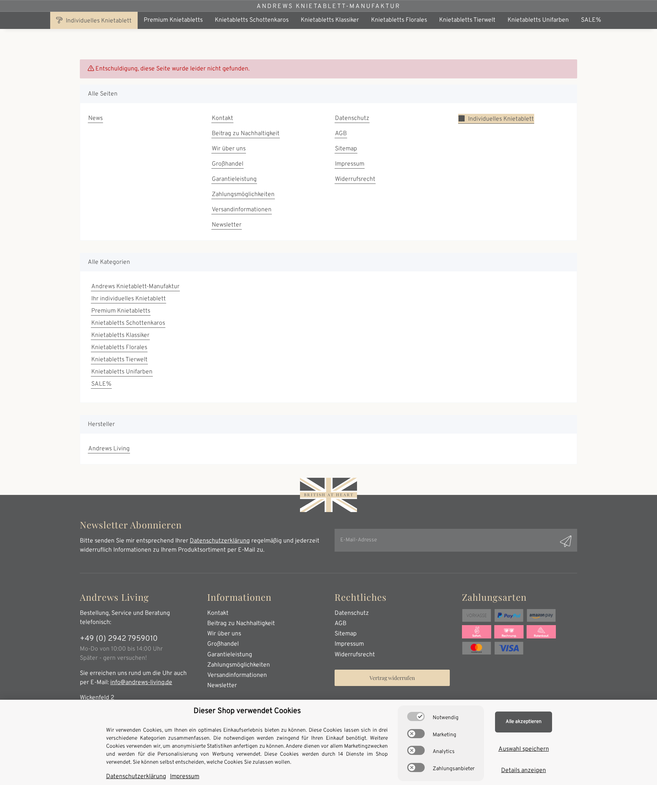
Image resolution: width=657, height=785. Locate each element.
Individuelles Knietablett (98, 21)
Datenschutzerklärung (220, 541)
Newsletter (226, 225)
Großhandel (227, 164)
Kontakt (222, 118)
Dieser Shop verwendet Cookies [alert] (247, 711)
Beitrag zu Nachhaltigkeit (245, 133)
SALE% (101, 384)
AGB (341, 133)
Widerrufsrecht (355, 179)
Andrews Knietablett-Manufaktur (328, 6)
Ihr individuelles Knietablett (128, 299)
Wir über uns (229, 149)
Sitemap (346, 149)
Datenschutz (352, 118)
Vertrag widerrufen (392, 677)
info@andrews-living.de (141, 682)
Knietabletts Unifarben (121, 372)
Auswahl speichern (523, 749)
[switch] (416, 716)
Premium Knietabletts (120, 311)
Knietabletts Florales (119, 347)
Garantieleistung (234, 179)
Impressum (349, 164)
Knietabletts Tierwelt (119, 360)
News (95, 118)
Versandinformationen (241, 210)
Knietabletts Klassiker (120, 335)
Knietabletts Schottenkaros (128, 323)
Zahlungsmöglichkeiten (243, 194)
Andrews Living (109, 449)
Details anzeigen (523, 770)
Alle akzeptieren (523, 722)
